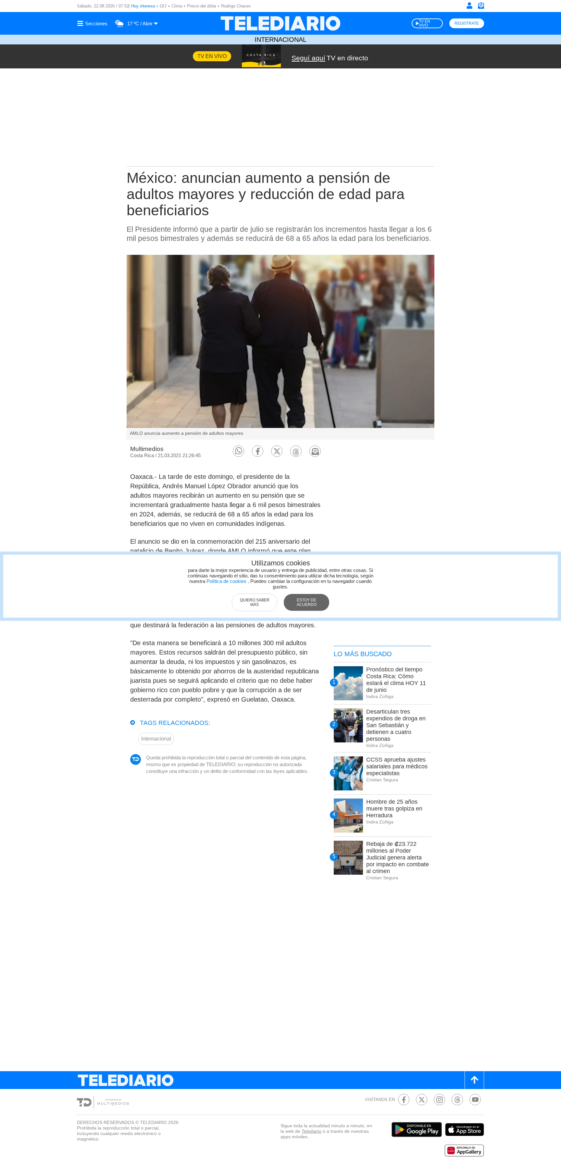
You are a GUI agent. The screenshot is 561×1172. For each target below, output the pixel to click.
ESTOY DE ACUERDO (307, 602)
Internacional (280, 39)
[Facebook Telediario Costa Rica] (403, 1099)
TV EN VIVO (424, 23)
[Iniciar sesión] (469, 5)
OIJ (163, 6)
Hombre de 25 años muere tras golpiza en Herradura (394, 809)
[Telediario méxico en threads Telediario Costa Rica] (457, 1099)
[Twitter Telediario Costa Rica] (421, 1099)
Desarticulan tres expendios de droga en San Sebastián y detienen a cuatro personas (396, 725)
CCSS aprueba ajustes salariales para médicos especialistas (397, 766)
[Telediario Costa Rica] (280, 23)
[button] (238, 451)
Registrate (467, 23)
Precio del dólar (201, 6)
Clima (176, 6)
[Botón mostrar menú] (93, 23)
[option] (280, 347)
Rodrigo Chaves (236, 6)
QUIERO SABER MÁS (254, 602)
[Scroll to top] (474, 1080)
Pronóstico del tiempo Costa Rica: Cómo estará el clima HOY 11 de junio (396, 679)
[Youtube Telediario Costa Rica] (475, 1099)
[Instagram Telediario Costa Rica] (439, 1099)
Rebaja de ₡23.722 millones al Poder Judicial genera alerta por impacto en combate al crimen (397, 857)
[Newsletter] (481, 7)
